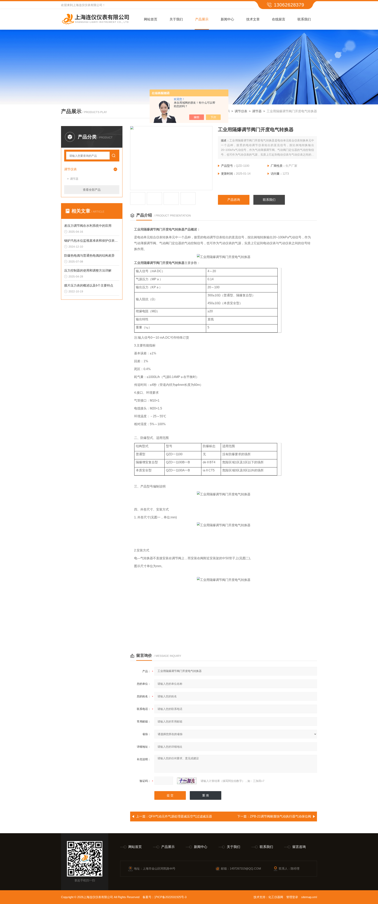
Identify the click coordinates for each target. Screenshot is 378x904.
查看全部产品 (92, 189)
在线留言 (278, 19)
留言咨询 (299, 847)
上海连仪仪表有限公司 (87, 5)
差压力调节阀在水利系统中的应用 (87, 225)
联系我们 (304, 19)
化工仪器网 (275, 897)
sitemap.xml (309, 897)
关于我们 (176, 19)
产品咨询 (233, 199)
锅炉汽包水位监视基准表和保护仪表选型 (91, 240)
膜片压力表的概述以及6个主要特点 (88, 285)
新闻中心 (227, 19)
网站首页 (150, 19)
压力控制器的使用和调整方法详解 (87, 270)
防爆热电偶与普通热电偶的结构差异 (89, 255)
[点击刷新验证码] (187, 781)
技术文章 (253, 19)
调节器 (257, 111)
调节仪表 (241, 111)
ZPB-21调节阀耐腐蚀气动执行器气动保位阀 (280, 816)
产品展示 (201, 19)
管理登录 (292, 897)
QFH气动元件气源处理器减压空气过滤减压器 (180, 816)
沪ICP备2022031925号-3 (170, 897)
